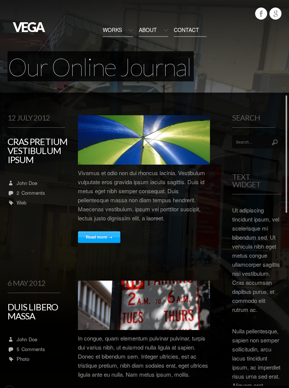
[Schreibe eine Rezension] (275, 14)
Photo (23, 358)
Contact (186, 30)
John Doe (27, 182)
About (148, 30)
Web (21, 202)
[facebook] (261, 14)
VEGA (28, 27)
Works (112, 30)
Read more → (99, 237)
